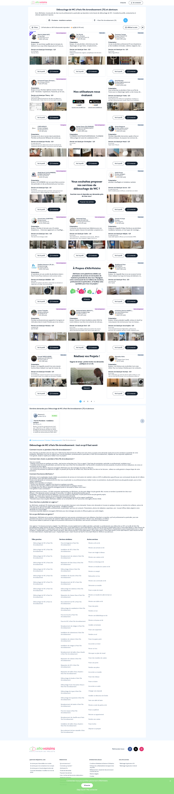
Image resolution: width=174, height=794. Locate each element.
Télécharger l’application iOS (127, 763)
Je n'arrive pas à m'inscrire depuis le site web (41, 768)
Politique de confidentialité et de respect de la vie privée (102, 766)
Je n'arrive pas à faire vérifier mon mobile (40, 763)
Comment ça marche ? (66, 766)
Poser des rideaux (93, 677)
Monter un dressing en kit (96, 562)
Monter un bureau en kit (95, 620)
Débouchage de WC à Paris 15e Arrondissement (43, 589)
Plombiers (47, 440)
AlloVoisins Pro (64, 768)
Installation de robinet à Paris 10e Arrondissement (71, 640)
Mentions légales (94, 774)
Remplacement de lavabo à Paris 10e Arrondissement (72, 705)
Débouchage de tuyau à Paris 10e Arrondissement (71, 692)
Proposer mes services (66, 773)
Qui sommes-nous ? (65, 763)
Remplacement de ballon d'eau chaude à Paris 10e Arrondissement (73, 653)
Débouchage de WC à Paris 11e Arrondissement (42, 557)
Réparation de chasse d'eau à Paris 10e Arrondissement (73, 596)
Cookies (92, 776)
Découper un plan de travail (96, 653)
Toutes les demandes (65, 770)
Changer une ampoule (95, 691)
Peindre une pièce (94, 667)
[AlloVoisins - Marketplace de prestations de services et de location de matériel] (39, 4)
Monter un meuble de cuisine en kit (99, 567)
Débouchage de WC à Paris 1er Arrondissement (42, 596)
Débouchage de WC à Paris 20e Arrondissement (43, 563)
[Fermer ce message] (170, 781)
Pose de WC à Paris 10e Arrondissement (73, 621)
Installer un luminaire (94, 625)
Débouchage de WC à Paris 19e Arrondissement (43, 544)
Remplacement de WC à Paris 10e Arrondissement (71, 583)
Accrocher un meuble (95, 672)
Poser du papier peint (95, 639)
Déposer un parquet (94, 729)
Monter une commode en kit (97, 581)
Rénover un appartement (96, 714)
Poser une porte (93, 663)
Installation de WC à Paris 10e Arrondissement (70, 550)
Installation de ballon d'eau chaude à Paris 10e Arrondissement (72, 725)
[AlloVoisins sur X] (136, 749)
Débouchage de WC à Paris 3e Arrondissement (42, 603)
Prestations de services (38, 440)
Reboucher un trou (94, 576)
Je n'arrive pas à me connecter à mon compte (42, 766)
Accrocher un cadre (94, 686)
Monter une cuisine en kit (96, 557)
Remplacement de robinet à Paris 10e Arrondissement (72, 557)
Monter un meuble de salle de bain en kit (100, 596)
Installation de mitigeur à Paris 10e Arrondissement (71, 646)
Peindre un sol (92, 634)
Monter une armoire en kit (96, 548)
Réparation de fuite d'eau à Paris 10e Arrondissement (72, 563)
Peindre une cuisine (94, 719)
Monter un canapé (94, 571)
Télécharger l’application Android (128, 766)
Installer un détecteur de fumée (98, 696)
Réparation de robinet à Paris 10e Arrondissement (71, 659)
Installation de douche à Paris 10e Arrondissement (71, 576)
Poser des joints (93, 606)
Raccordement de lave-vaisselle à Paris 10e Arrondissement (73, 731)
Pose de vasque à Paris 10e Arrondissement (69, 712)
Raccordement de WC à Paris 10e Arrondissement (71, 603)
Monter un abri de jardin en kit (97, 705)
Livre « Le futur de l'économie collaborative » (71, 775)
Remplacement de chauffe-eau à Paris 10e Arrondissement (72, 718)
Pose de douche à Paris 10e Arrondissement (69, 616)
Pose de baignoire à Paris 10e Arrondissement (70, 544)
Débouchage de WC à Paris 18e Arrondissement (43, 550)
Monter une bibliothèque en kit (97, 615)
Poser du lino (92, 724)
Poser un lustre (93, 681)
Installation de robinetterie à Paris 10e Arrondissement (72, 633)
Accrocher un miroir (94, 644)
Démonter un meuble (95, 585)
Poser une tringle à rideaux (96, 552)
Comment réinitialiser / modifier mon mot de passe (42, 771)
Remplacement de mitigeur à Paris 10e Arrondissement (72, 627)
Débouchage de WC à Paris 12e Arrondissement (43, 570)
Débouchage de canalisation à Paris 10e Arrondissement (73, 609)
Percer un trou (92, 648)
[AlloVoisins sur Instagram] (141, 749)
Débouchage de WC (57, 440)
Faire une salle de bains (95, 700)
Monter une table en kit (95, 601)
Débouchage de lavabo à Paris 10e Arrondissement (71, 679)
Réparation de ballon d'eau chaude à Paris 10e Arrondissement (72, 672)
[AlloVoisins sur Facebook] (130, 749)
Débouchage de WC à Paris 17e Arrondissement (42, 583)
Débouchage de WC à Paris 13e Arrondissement (43, 576)
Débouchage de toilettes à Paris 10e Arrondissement (72, 589)
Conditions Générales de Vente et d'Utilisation (102, 763)
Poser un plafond (93, 710)
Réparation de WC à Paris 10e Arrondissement (70, 666)
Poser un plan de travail (95, 590)
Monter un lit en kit (94, 543)
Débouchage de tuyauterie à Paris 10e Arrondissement (72, 699)
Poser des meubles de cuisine (97, 658)
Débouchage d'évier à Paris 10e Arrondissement (70, 570)
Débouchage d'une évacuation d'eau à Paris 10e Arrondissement (72, 686)
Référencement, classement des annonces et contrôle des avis (101, 770)
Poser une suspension (95, 630)
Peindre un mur (93, 611)
